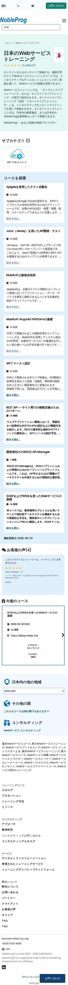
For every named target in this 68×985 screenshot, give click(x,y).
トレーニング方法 (13, 801)
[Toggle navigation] (64, 20)
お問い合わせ (52, 978)
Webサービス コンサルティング (22, 730)
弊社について (10, 886)
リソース (7, 807)
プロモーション (11, 795)
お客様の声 (9, 909)
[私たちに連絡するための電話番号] (18, 6)
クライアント (10, 903)
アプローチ (9, 824)
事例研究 (7, 830)
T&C (5, 926)
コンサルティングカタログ (18, 841)
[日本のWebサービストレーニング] (16, 20)
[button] (62, 635)
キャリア (7, 915)
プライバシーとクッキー (34, 977)
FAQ (5, 920)
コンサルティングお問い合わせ (21, 836)
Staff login (34, 983)
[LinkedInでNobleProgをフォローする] (4, 967)
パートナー (9, 898)
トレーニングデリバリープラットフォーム (28, 869)
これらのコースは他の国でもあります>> (27, 711)
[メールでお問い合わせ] (32, 6)
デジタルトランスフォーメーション (24, 858)
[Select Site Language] (4, 5)
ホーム (8, 43)
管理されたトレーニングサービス (23, 864)
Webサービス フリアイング (27, 43)
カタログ (7, 790)
